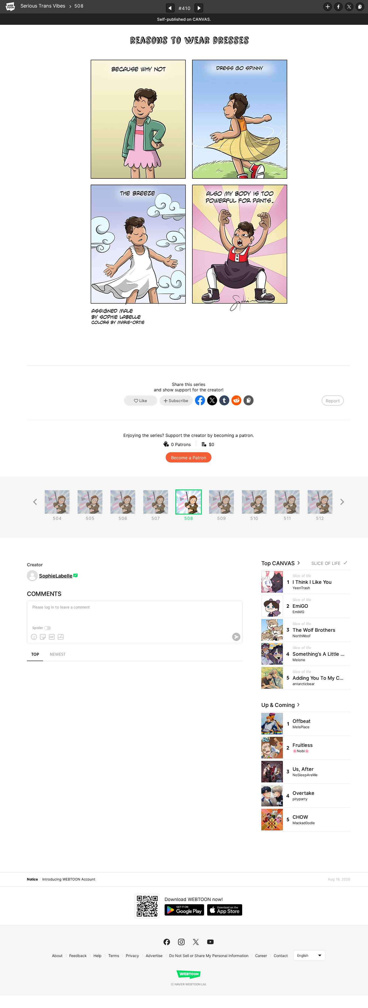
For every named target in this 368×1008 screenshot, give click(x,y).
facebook (166, 942)
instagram (181, 942)
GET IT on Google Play (184, 910)
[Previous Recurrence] (35, 502)
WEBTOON (10, 6)
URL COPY (360, 6)
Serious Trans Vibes (42, 6)
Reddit (236, 400)
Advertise (154, 955)
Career (261, 955)
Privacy (132, 955)
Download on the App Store (224, 910)
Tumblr (224, 400)
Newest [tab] (57, 654)
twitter (196, 942)
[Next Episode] (199, 8)
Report (333, 400)
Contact (281, 955)
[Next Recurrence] (342, 502)
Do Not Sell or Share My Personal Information (208, 955)
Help (97, 955)
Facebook (338, 6)
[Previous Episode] (170, 8)
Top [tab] (35, 654)
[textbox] (134, 611)
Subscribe (327, 6)
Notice (32, 879)
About (57, 955)
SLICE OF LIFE (326, 563)
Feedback (78, 955)
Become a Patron (188, 457)
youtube (210, 942)
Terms (113, 955)
